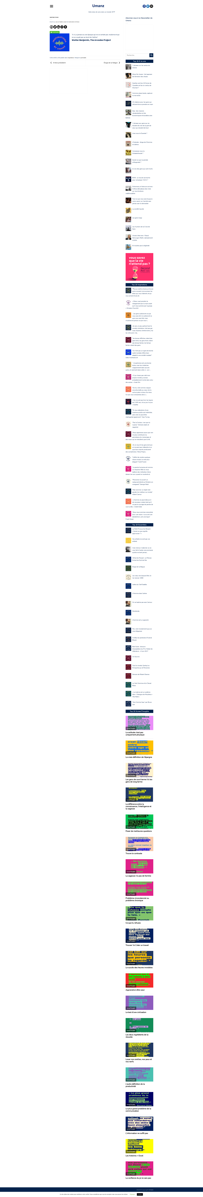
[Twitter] (55, 27)
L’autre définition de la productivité (135, 1085)
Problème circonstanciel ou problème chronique (137, 899)
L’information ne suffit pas (137, 1133)
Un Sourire (135, 657)
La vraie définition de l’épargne (139, 757)
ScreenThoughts (131, 728)
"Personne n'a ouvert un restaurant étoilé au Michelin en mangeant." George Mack (142, 482)
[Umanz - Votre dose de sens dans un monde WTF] (98, 6)
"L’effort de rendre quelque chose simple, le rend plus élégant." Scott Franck (141, 459)
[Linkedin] (58, 27)
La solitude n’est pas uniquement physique (135, 733)
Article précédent (59, 63)
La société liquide (138, 209)
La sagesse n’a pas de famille (138, 876)
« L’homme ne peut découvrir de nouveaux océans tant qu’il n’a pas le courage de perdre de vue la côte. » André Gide (139, 503)
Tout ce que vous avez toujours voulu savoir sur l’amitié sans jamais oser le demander (142, 201)
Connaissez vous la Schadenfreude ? (138, 152)
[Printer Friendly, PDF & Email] (55, 32)
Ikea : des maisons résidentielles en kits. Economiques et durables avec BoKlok (139, 114)
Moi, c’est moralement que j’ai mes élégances (142, 630)
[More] (65, 27)
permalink (83, 58)
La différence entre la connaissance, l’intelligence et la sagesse (138, 806)
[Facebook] (51, 27)
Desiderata (135, 611)
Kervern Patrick (74, 22)
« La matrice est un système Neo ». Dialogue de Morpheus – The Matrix (142, 694)
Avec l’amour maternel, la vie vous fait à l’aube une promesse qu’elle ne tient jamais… (142, 550)
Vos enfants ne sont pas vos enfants (141, 540)
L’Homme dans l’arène (139, 593)
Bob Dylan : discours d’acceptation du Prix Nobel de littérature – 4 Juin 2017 (142, 649)
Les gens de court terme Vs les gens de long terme (139, 780)
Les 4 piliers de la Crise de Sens (141, 228)
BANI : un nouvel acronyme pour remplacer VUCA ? (141, 179)
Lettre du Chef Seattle (139, 584)
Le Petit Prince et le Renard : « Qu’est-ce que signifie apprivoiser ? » (141, 531)
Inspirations (54, 17)
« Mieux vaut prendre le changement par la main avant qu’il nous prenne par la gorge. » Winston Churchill (139, 304)
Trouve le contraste (134, 853)
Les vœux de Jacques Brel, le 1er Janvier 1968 (141, 577)
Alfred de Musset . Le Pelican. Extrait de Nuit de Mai (142, 559)
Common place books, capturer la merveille (142, 94)
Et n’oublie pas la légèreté (140, 246)
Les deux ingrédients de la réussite (137, 1036)
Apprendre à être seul (135, 990)
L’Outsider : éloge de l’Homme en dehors (142, 143)
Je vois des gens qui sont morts (142, 169)
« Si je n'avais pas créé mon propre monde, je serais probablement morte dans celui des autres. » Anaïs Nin (139, 378)
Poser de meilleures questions (139, 831)
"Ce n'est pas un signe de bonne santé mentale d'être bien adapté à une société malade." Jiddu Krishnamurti (139, 354)
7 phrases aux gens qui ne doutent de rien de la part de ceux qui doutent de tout (141, 125)
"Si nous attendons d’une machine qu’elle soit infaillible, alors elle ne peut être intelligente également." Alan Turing (139, 413)
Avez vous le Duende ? (139, 133)
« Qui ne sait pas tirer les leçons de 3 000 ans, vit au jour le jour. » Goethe (142, 402)
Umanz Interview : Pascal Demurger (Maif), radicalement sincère (142, 238)
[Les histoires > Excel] (139, 1146)
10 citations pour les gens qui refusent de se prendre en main (142, 103)
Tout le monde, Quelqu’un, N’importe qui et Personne (141, 667)
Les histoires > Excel (134, 1156)
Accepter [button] (140, 1194)
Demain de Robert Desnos (140, 674)
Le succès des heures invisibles (139, 967)
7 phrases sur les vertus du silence (141, 66)
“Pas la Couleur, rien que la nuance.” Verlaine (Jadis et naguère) (141, 425)
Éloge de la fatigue (111, 63)
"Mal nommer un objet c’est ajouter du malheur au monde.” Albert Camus (142, 492)
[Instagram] (62, 27)
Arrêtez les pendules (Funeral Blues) (142, 639)
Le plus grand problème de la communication (138, 1110)
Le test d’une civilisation (136, 1012)
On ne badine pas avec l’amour (142, 602)
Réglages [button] (132, 1194)
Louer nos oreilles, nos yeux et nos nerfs (139, 1060)
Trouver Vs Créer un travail (137, 945)
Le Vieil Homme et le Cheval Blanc (141, 684)
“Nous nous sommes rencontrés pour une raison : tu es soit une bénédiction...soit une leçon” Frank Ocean (139, 515)
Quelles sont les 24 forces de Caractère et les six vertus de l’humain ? (141, 85)
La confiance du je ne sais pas (138, 1178)
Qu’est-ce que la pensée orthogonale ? (140, 161)
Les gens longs (137, 218)
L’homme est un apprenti (140, 620)
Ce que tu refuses (133, 923)
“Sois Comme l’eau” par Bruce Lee (142, 703)
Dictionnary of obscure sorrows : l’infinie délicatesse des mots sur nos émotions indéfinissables (139, 190)
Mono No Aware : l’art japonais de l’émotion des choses (142, 75)
